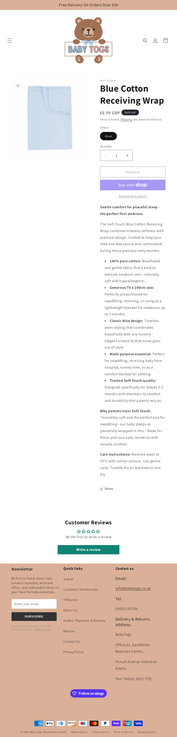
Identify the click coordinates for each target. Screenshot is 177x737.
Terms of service (123, 732)
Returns (69, 631)
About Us (70, 610)
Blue (111, 137)
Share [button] (109, 488)
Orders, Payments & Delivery (84, 620)
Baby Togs (36, 732)
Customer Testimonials (80, 589)
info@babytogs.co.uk (133, 588)
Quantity (106, 146)
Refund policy (79, 732)
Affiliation (70, 600)
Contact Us (71, 641)
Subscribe (34, 616)
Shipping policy (146, 732)
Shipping (126, 119)
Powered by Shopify (55, 732)
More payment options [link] (133, 196)
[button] (10, 41)
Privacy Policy (42, 629)
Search (68, 579)
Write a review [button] (88, 549)
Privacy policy (100, 732)
